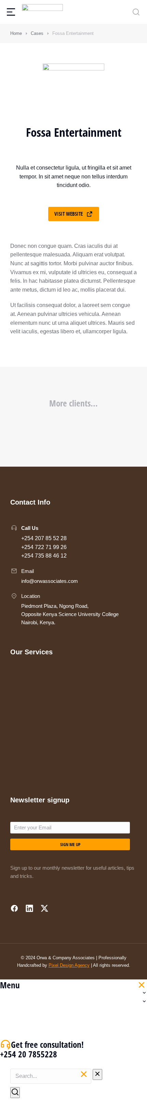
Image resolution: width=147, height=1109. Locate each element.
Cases (37, 33)
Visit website (68, 213)
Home (16, 33)
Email (27, 571)
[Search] (15, 1092)
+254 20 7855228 (28, 1054)
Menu (10, 985)
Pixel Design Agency (69, 965)
